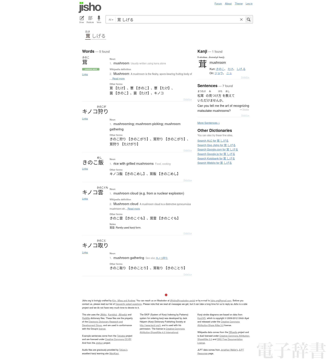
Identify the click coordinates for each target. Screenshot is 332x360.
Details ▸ (188, 99)
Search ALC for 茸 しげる (213, 141)
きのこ (220, 69)
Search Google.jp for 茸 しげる (216, 154)
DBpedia (233, 332)
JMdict (103, 314)
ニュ (229, 73)
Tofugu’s (123, 349)
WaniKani (114, 353)
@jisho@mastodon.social (182, 300)
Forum (218, 3)
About (228, 3)
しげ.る (241, 69)
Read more (118, 78)
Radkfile (86, 318)
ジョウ (219, 73)
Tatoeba (245, 109)
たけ (230, 69)
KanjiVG (201, 318)
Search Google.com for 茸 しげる (217, 149)
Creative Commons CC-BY (118, 339)
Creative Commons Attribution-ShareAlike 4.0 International (162, 330)
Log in (249, 3)
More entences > (208, 123)
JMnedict (122, 314)
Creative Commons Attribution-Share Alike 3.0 (218, 323)
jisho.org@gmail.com (221, 300)
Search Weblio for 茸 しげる (214, 163)
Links (85, 74)
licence (102, 328)
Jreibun (99, 342)
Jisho (90, 7)
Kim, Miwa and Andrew (123, 300)
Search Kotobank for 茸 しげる (216, 158)
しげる (99, 36)
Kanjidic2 (112, 314)
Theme (239, 3)
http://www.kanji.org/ (150, 325)
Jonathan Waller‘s (229, 349)
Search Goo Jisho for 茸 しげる (216, 145)
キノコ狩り (162, 258)
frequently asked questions (129, 304)
